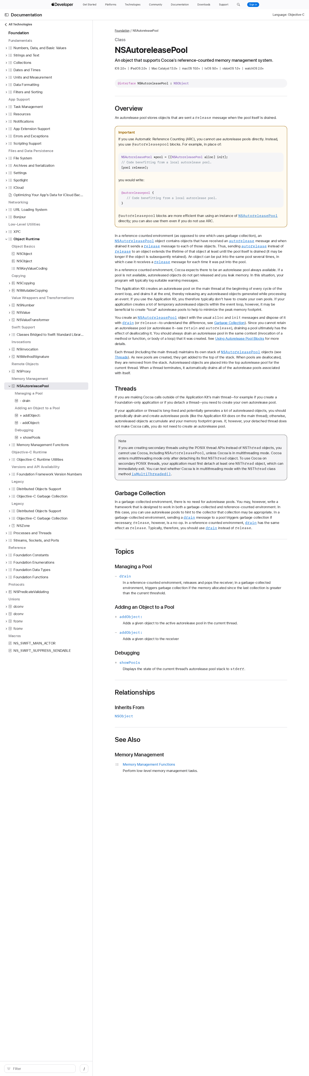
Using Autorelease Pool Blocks (239, 338)
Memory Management (139, 755)
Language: (280, 14)
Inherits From (129, 707)
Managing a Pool (133, 566)
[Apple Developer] (63, 4)
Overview (129, 108)
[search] (40, 1068)
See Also (128, 739)
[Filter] (42, 1069)
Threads (121, 357)
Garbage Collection (229, 323)
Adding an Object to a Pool (144, 607)
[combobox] (42, 1068)
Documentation (26, 14)
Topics (124, 551)
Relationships (135, 692)
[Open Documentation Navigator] (7, 15)
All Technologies (20, 24)
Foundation (122, 30)
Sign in (253, 4)
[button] (238, 4)
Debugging (127, 653)
